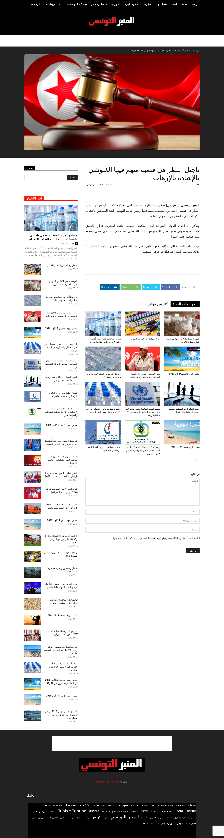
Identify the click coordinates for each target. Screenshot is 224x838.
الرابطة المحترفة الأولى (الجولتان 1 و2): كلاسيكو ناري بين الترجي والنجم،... (61, 539)
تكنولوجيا (116, 4)
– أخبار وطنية (53, 4)
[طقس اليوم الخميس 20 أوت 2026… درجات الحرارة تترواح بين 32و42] (32, 684)
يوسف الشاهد (148, 823)
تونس (96, 817)
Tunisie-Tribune (72, 810)
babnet (191, 805)
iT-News (57, 805)
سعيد (79, 817)
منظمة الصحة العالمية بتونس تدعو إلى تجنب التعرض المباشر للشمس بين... (61, 363)
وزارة (169, 823)
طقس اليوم (52, 817)
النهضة (105, 817)
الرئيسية (36, 4)
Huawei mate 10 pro (80, 805)
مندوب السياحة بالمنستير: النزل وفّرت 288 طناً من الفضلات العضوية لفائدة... (61, 650)
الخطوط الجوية (132, 4)
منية (73, 243)
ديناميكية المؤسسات (77, 4)
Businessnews (166, 805)
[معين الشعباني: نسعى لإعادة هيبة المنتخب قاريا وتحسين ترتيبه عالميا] (142, 359)
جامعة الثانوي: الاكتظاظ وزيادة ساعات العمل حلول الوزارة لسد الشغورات (63, 459)
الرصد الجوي (180, 817)
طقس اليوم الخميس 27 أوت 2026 (184, 374)
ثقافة (184, 4)
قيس (34, 818)
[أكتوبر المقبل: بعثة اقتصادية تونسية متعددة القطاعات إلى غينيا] (182, 394)
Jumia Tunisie (184, 811)
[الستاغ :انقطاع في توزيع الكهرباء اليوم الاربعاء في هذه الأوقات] (103, 432)
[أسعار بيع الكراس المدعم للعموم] (142, 323)
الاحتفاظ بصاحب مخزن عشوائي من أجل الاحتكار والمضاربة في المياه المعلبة (61, 347)
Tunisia (106, 811)
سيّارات (147, 4)
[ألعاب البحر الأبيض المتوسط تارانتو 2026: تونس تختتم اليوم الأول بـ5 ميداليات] (32, 493)
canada (135, 805)
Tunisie (94, 811)
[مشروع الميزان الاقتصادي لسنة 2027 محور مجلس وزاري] (32, 635)
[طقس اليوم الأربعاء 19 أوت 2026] (32, 699)
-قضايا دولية (161, 4)
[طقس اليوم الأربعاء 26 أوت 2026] (182, 432)
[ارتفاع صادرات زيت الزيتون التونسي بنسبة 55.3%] (32, 556)
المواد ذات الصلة (185, 304)
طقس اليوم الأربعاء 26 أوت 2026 (185, 447)
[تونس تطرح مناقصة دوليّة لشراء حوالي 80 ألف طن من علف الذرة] (32, 604)
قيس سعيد (191, 823)
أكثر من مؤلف (158, 304)
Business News (149, 805)
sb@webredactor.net (107, 781)
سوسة (72, 817)
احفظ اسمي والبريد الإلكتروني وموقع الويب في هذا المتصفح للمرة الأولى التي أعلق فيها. (155, 538)
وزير (163, 823)
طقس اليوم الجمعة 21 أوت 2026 (62, 615)
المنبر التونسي (92, 184)
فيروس (41, 817)
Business (180, 805)
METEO (145, 811)
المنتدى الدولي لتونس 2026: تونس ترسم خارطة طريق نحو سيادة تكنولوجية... (61, 714)
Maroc (155, 811)
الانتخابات (52, 811)
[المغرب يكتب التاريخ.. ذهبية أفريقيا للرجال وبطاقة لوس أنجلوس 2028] (32, 477)
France (100, 805)
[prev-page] (196, 460)
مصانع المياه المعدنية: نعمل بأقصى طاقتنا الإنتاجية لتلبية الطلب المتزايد (53, 237)
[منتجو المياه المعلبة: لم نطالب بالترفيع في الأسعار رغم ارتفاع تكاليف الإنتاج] (32, 667)
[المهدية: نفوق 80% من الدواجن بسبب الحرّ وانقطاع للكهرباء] (182, 323)
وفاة (157, 823)
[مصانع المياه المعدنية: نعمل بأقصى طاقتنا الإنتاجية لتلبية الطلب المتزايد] (103, 323)
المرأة (144, 817)
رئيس (86, 817)
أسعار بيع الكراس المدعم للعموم (145, 339)
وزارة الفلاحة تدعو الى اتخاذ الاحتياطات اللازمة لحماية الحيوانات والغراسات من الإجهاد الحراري (143, 450)
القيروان (153, 818)
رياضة (194, 4)
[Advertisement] (180, 194)
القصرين (161, 817)
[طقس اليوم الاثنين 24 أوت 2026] (32, 524)
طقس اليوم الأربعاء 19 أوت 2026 (62, 695)
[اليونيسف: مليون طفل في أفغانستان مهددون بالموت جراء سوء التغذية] (32, 445)
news (135, 811)
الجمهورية (192, 817)
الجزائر (34, 811)
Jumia (48, 805)
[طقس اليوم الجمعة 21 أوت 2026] (32, 619)
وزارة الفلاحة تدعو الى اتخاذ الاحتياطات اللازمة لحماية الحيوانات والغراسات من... (61, 411)
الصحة (174, 4)
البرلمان (42, 811)
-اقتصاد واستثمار (99, 4)
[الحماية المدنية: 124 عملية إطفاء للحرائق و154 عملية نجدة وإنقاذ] (32, 508)
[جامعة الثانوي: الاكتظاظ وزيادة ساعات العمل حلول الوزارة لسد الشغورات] (32, 460)
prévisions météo (120, 811)
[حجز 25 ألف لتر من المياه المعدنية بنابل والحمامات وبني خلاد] (103, 359)
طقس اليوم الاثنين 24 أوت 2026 (62, 520)
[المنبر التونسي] (112, 22)
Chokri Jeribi (123, 805)
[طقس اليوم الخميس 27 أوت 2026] (182, 359)
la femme (166, 811)
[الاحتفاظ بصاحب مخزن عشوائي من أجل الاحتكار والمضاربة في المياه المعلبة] (103, 394)
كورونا (179, 823)
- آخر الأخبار (185, 50)
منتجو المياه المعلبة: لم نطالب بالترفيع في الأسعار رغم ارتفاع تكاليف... (63, 666)
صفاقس (63, 817)
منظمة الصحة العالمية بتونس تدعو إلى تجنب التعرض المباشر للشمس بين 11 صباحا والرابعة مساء (143, 412)
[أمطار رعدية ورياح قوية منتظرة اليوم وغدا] (32, 572)
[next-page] (191, 460)
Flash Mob (111, 805)
